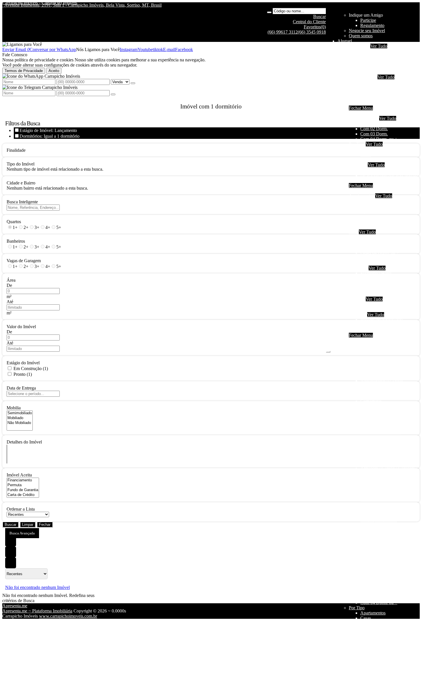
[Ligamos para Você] (22, 44)
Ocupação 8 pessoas (378, 66)
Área (11, 280)
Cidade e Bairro (21, 182)
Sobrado (367, 92)
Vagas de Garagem (24, 260)
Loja (364, 278)
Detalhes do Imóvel (24, 441)
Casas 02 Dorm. (375, 242)
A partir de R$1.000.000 (382, 180)
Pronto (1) (22, 374)
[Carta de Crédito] (23, 495)
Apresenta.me (14, 605)
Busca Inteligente (22, 201)
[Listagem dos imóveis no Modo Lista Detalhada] (10, 551)
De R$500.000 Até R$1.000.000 (390, 175)
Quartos (14, 221)
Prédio (366, 283)
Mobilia (14, 407)
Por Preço (358, 164)
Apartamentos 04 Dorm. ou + (387, 216)
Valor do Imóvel (21, 326)
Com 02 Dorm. (374, 128)
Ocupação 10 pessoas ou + (384, 71)
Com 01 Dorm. (374, 123)
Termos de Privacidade (24, 71)
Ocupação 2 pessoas (378, 51)
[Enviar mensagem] (133, 83)
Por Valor (357, 314)
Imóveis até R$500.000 (381, 170)
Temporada (359, 46)
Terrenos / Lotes (375, 309)
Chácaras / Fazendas (378, 304)
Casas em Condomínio (380, 159)
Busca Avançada (22, 533)
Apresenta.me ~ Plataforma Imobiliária (37, 610)
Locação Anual (362, 77)
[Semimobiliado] (19, 413)
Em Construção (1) (30, 368)
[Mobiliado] (19, 418)
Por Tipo (357, 144)
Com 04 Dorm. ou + (378, 139)
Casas (365, 87)
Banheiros (16, 241)
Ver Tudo (378, 46)
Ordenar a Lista (21, 509)
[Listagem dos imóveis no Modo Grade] (10, 541)
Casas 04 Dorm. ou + (379, 252)
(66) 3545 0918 (312, 32)
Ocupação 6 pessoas (378, 61)
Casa (353, 231)
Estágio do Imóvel (23, 362)
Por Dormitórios (363, 118)
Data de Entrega (21, 388)
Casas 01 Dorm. (375, 237)
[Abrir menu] (328, 350)
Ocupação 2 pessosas (379, 201)
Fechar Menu (361, 108)
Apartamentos (373, 82)
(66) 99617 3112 (283, 32)
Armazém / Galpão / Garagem (387, 293)
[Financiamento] (23, 480)
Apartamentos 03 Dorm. (382, 211)
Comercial (369, 97)
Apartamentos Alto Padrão (384, 221)
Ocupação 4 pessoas (378, 56)
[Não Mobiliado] (19, 423)
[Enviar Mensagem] (113, 94)
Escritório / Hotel (375, 273)
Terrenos (357, 299)
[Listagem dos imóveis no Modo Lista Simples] (10, 562)
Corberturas (371, 226)
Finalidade (16, 150)
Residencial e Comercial (382, 288)
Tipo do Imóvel (20, 164)
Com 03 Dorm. (374, 133)
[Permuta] (23, 485)
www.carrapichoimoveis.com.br (68, 616)
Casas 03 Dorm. (375, 247)
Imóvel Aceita (19, 474)
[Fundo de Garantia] (23, 490)
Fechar (45, 524)
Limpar (27, 524)
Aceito (54, 71)
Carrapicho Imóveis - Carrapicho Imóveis (39, 2)
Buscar (10, 524)
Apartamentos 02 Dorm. (382, 206)
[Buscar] (269, 12)
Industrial (368, 102)
